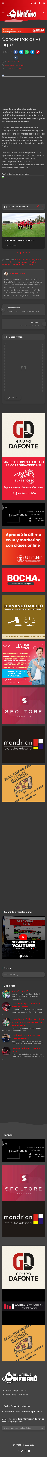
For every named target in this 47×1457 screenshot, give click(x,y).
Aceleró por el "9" (20, 991)
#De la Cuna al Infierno (24, 260)
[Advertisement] (23, 825)
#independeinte (20, 264)
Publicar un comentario (13, 68)
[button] (15, 52)
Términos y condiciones (17, 1394)
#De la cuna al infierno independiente (21, 261)
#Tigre (30, 264)
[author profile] (6, 274)
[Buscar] (44, 13)
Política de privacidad (16, 1390)
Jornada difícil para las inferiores (19, 240)
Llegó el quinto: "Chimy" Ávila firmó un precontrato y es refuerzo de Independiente (28, 1022)
